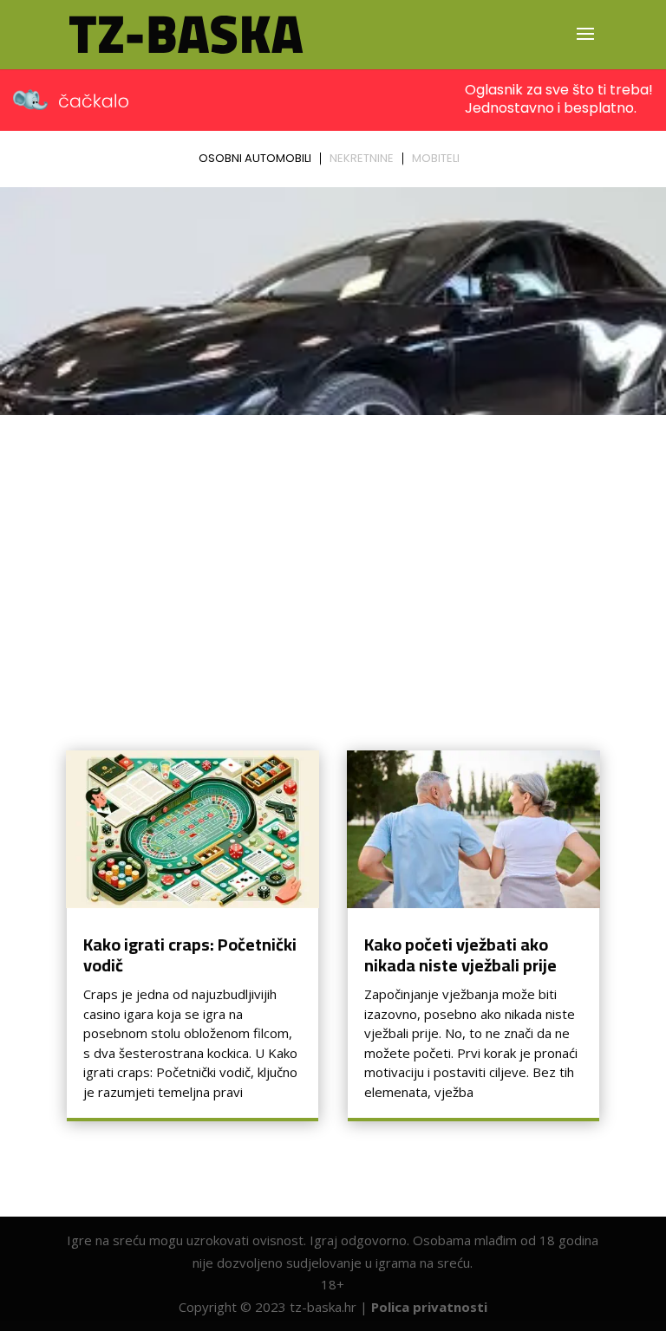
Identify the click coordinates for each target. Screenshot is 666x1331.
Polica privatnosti (429, 1306)
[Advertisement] (333, 552)
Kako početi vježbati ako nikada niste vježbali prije (460, 954)
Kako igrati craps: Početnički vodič (190, 954)
